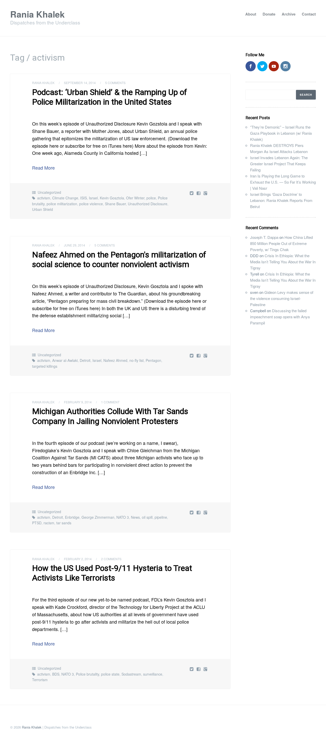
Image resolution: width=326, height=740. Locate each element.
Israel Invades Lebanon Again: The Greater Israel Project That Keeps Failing (279, 163)
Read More (43, 167)
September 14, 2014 (80, 82)
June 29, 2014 (74, 245)
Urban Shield (42, 209)
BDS (55, 674)
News (135, 517)
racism (49, 522)
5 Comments (115, 82)
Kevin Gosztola (112, 197)
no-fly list (136, 360)
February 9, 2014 (78, 402)
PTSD (37, 522)
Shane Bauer (115, 203)
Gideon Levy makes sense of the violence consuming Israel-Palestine (281, 298)
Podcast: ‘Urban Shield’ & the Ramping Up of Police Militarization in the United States (109, 97)
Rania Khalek (37, 14)
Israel (93, 197)
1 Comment (110, 402)
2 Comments (111, 559)
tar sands (63, 522)
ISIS (83, 197)
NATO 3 (122, 517)
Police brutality (87, 674)
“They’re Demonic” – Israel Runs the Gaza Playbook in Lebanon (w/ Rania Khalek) (281, 133)
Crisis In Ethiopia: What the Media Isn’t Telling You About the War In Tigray (283, 261)
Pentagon (153, 360)
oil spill (147, 517)
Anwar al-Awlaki (65, 360)
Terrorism (40, 679)
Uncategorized (49, 192)
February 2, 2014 (78, 559)
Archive (288, 14)
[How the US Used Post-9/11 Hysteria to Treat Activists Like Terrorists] (199, 668)
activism (43, 197)
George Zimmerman (98, 517)
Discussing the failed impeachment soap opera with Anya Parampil (280, 316)
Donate (269, 14)
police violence (91, 203)
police (151, 197)
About (250, 14)
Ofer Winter (135, 197)
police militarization (62, 203)
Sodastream (131, 674)
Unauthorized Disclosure (147, 203)
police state (110, 674)
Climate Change (65, 197)
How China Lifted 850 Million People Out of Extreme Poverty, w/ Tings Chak (281, 243)
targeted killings (44, 366)
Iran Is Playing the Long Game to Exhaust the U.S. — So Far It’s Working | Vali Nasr (283, 182)
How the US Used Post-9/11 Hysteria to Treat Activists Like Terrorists (112, 573)
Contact (309, 14)
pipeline (161, 517)
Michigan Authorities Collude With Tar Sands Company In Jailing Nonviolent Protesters (110, 416)
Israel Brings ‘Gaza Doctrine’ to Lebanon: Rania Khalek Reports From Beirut (281, 200)
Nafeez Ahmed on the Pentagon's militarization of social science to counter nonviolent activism (119, 259)
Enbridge (72, 517)
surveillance (152, 674)
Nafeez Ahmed (115, 360)
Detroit (85, 360)
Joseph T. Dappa (264, 237)
